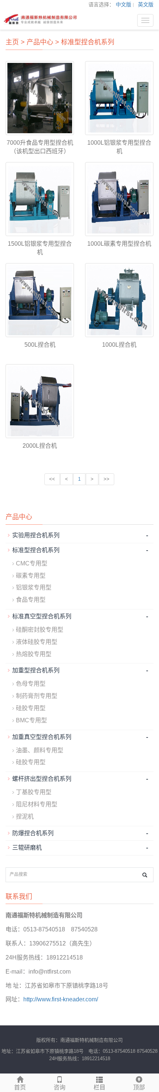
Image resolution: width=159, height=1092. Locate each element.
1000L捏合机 (119, 345)
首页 (20, 1087)
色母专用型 (30, 684)
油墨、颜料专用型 (39, 750)
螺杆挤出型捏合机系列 (41, 779)
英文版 (145, 4)
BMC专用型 (31, 720)
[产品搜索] (144, 875)
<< (52, 479)
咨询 (59, 1087)
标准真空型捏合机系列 (41, 616)
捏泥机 (25, 816)
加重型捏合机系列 (36, 670)
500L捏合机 (39, 345)
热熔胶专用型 (33, 654)
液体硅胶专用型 (36, 642)
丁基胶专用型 (33, 792)
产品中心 (40, 42)
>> (106, 479)
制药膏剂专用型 (36, 696)
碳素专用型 (30, 575)
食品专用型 (30, 600)
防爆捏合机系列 (33, 833)
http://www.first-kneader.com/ (60, 999)
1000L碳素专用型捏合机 (119, 244)
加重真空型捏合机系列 (41, 737)
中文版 (123, 4)
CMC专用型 (31, 563)
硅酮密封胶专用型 (39, 629)
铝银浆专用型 (33, 587)
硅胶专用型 (30, 708)
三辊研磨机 (27, 847)
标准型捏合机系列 (87, 42)
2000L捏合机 (40, 446)
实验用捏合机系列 (36, 535)
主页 (12, 42)
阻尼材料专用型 (36, 804)
